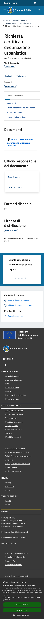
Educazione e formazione (15, 448)
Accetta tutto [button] (22, 605)
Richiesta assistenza (13, 564)
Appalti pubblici (11, 425)
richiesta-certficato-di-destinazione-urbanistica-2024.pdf (20, 142)
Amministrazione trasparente (17, 576)
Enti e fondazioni (12, 387)
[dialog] (22, 598)
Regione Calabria (10, 2)
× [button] (41, 581)
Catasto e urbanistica (13, 429)
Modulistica (24, 23)
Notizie (8, 482)
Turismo (8, 433)
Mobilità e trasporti (13, 437)
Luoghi (8, 501)
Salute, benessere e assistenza (17, 463)
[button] (22, 615)
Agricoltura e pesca (13, 471)
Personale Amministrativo (15, 395)
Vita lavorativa (11, 418)
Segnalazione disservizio (15, 557)
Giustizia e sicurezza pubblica (17, 452)
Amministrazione (18, 20)
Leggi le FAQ (10, 560)
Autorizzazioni (11, 467)
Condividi (8, 76)
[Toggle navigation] (4, 10)
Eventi (8, 504)
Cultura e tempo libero (14, 414)
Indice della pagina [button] (15, 95)
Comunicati (9, 486)
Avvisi (7, 490)
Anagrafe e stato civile (14, 410)
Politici (8, 391)
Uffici (7, 383)
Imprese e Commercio (14, 421)
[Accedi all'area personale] (35, 3)
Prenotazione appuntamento (16, 553)
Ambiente (9, 459)
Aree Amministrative (13, 380)
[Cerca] (39, 10)
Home (5, 20)
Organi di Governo (12, 376)
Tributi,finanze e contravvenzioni (18, 456)
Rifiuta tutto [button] (22, 610)
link (10, 600)
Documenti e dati (10, 23)
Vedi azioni (20, 76)
